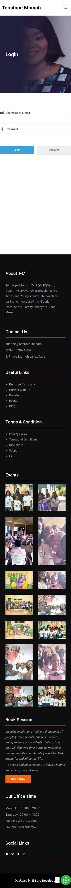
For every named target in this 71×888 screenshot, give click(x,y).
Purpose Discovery (22, 384)
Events (13, 400)
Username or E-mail (18, 113)
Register (54, 149)
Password (12, 129)
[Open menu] (66, 8)
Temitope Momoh (21, 8)
